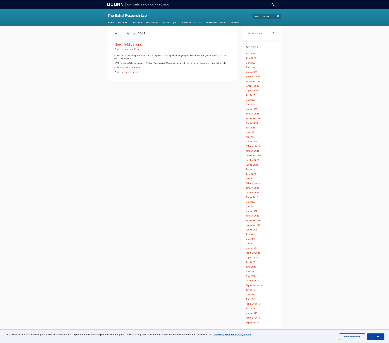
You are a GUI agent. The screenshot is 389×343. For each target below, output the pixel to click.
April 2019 (250, 299)
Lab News (234, 22)
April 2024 (250, 136)
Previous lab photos (215, 22)
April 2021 (250, 243)
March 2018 (251, 313)
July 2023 (250, 169)
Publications (152, 22)
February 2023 (253, 183)
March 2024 (251, 141)
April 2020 (250, 275)
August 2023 (252, 164)
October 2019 (252, 280)
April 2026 (250, 67)
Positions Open (169, 22)
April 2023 (250, 178)
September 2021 (254, 224)
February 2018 (253, 317)
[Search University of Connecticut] (272, 4)
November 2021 (253, 220)
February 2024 (253, 146)
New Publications (128, 44)
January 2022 (252, 215)
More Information (352, 336)
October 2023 (252, 159)
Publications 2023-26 (192, 22)
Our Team (137, 22)
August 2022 (252, 197)
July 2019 (250, 289)
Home (111, 22)
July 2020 (250, 261)
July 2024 (250, 127)
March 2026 (251, 71)
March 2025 (251, 109)
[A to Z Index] (278, 4)
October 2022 (252, 192)
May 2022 (250, 201)
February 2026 (253, 76)
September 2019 (254, 285)
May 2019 (250, 294)
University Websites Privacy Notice (232, 334)
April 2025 (250, 104)
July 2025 (250, 95)
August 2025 (252, 90)
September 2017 (254, 322)
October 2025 (252, 85)
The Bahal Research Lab (127, 15)
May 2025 (250, 99)
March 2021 (251, 248)
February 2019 (253, 303)
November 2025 (253, 81)
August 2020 (252, 257)
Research (122, 22)
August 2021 (252, 229)
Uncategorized (131, 72)
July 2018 (250, 308)
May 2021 (250, 238)
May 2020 (250, 271)
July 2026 (250, 53)
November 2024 (253, 118)
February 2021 (253, 252)
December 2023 (253, 155)
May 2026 (250, 62)
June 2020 (251, 266)
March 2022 (251, 211)
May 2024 (250, 132)
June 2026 (251, 57)
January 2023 (252, 187)
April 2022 (250, 206)
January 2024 (252, 150)
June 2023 (251, 173)
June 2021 (251, 234)
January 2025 (252, 113)
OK (374, 336)
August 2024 (252, 122)
